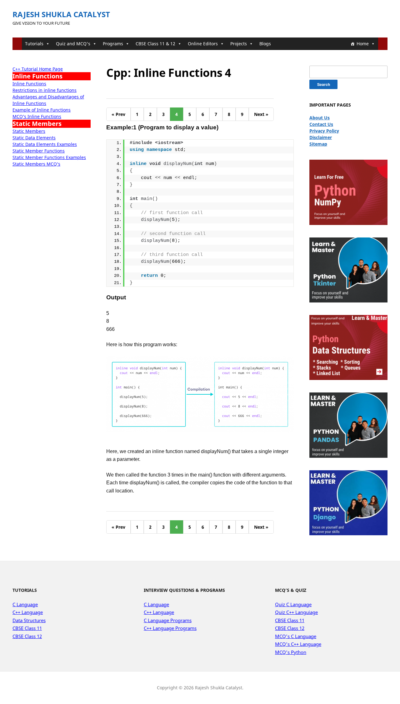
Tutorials (34, 44)
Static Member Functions (38, 151)
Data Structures (29, 620)
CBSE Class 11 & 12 (155, 44)
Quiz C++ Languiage (296, 612)
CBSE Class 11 (27, 628)
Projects (238, 44)
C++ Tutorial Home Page (37, 69)
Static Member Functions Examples (49, 157)
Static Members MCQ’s (36, 164)
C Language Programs (168, 620)
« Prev (118, 114)
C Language (25, 604)
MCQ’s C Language (295, 636)
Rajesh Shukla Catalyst (61, 14)
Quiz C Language (293, 604)
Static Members (28, 131)
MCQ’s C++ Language (298, 644)
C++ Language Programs (170, 628)
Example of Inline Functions (41, 110)
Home (363, 44)
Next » (261, 114)
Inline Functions (29, 84)
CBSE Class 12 (27, 636)
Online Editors (203, 44)
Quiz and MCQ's (73, 44)
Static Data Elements (34, 138)
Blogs (265, 44)
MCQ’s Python (290, 652)
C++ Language (27, 612)
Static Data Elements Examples (44, 144)
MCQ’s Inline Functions (36, 116)
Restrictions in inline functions (44, 90)
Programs (113, 44)
